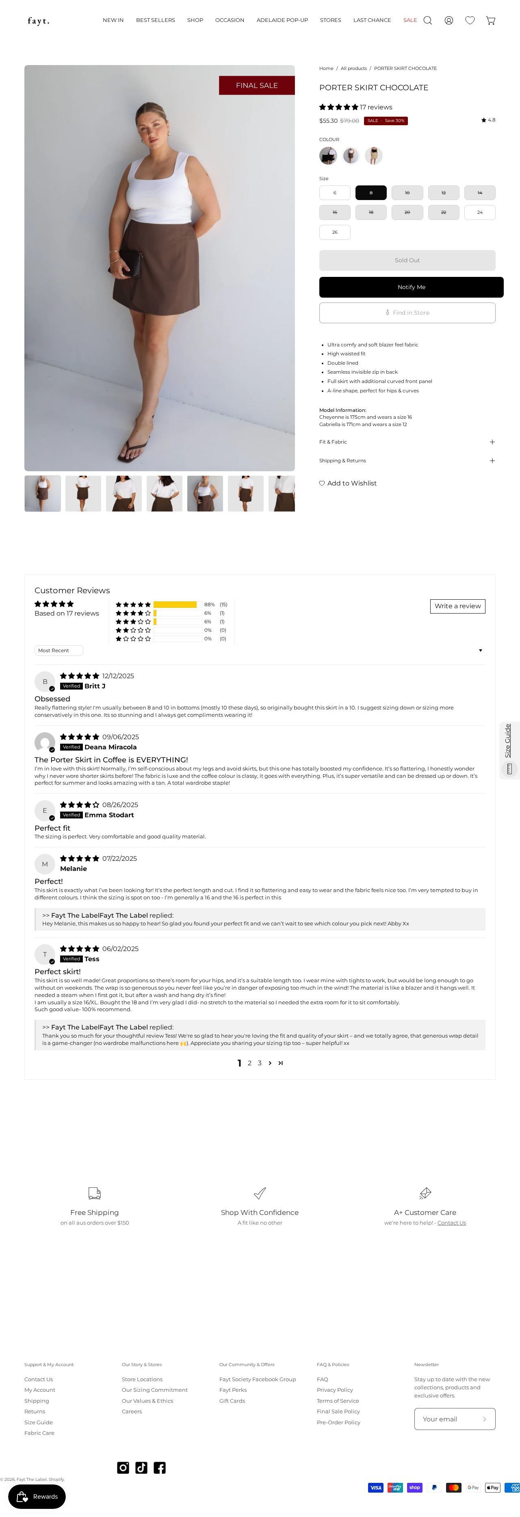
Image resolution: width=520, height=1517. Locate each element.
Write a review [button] (458, 606)
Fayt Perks (233, 1390)
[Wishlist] (470, 20)
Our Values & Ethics (147, 1401)
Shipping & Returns (342, 461)
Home (326, 68)
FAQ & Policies (333, 1364)
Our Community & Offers (246, 1364)
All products (354, 68)
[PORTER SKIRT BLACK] (328, 156)
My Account (39, 1390)
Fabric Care (39, 1433)
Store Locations (142, 1379)
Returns (34, 1411)
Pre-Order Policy (338, 1422)
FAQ (322, 1379)
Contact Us (452, 1223)
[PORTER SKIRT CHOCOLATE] (42, 493)
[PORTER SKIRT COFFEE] (374, 156)
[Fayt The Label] (38, 20)
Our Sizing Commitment (155, 1390)
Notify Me (411, 287)
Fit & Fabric (333, 442)
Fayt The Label (32, 1479)
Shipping (36, 1401)
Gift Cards (232, 1401)
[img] (488, 120)
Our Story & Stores (142, 1364)
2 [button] (249, 1063)
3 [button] (260, 1063)
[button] (113, 20)
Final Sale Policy (338, 1411)
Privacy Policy (335, 1390)
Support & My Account (49, 1364)
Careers (132, 1411)
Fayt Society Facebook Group (257, 1379)
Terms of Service (338, 1401)
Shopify (56, 1479)
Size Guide (38, 1422)
